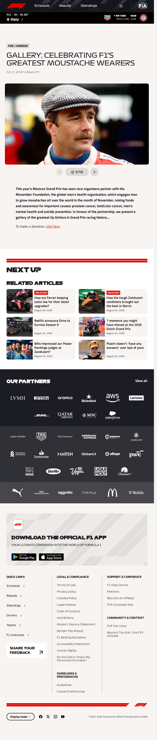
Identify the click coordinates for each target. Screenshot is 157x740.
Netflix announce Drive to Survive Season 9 (52, 323)
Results (65, 5)
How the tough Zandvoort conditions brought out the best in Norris (125, 302)
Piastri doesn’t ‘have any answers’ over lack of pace (125, 345)
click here (53, 226)
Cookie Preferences (71, 691)
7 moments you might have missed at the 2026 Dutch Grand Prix (124, 325)
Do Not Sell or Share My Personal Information (73, 659)
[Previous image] (59, 172)
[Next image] (94, 172)
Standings (89, 5)
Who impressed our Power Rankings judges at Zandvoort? (53, 347)
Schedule (41, 5)
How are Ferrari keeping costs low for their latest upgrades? (51, 302)
